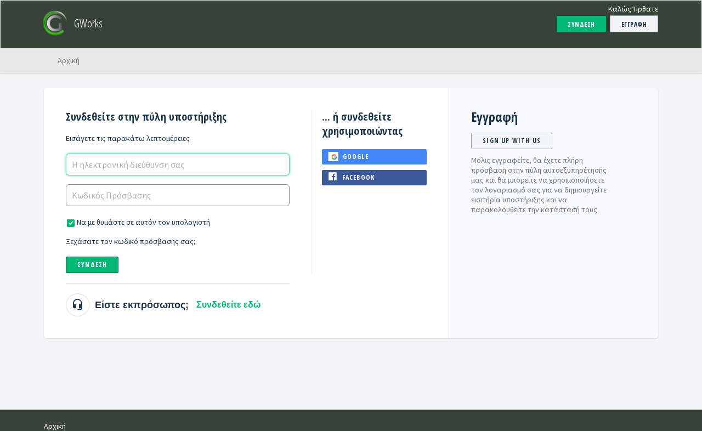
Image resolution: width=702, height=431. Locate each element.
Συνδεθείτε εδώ (228, 304)
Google (356, 156)
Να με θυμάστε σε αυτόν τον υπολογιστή (143, 222)
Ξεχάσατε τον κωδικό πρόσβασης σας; (131, 241)
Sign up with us (512, 140)
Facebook (358, 177)
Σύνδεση (92, 264)
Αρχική (69, 60)
